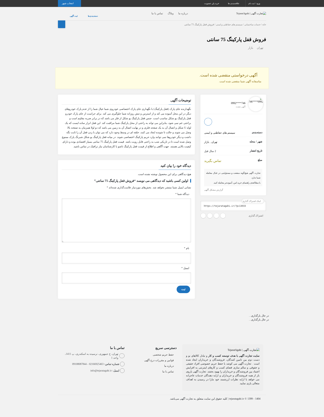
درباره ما (175, 11)
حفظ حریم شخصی (163, 351)
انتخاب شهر (68, 3)
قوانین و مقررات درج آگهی (159, 356)
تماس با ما (149, 11)
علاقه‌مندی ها (234, 3)
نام (186, 244)
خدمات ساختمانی (252, 20)
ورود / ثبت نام (254, 3)
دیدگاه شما (182, 190)
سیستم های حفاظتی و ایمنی (229, 20)
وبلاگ (163, 11)
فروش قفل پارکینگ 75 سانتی (236, 35)
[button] (126, 97)
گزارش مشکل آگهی (214, 186)
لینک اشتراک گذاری (252, 197)
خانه (264, 20)
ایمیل (185, 264)
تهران (260, 44)
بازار (250, 44)
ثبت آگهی (70, 14)
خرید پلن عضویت (212, 3)
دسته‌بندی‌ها (82, 14)
